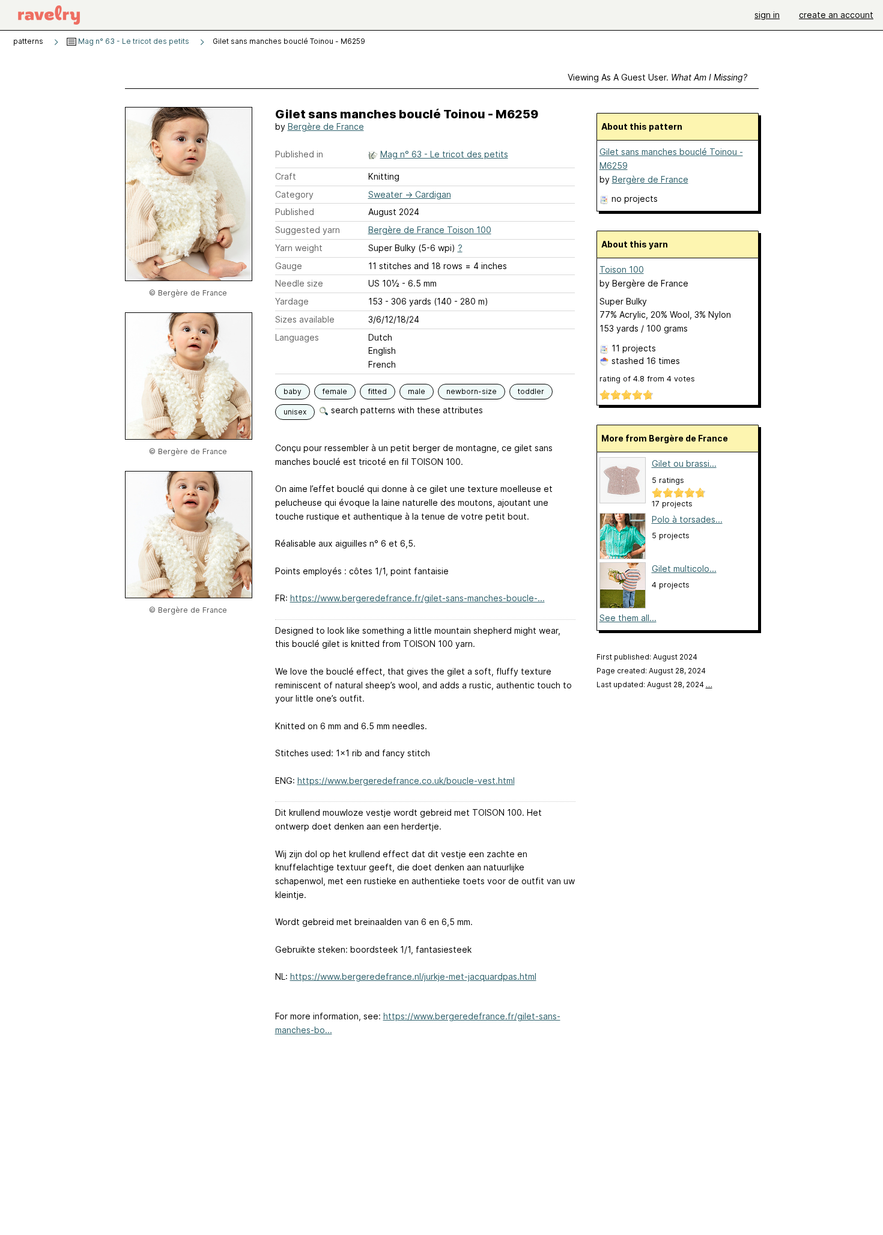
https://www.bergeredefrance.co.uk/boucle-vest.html (406, 780)
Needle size (299, 283)
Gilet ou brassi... (684, 463)
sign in (767, 15)
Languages (297, 337)
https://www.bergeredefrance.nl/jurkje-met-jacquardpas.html (413, 976)
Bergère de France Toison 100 (429, 230)
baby (293, 391)
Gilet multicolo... (684, 568)
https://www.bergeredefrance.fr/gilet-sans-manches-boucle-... (417, 598)
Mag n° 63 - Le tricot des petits (132, 41)
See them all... (628, 618)
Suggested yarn (307, 230)
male (416, 391)
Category (294, 194)
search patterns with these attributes (406, 410)
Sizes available (305, 319)
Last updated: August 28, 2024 (654, 684)
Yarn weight (299, 248)
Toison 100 (621, 269)
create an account (836, 15)
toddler (531, 391)
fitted (377, 391)
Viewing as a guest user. (657, 77)
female (335, 391)
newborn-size (471, 391)
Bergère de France (326, 126)
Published (294, 212)
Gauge (288, 266)
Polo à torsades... (687, 519)
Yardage (292, 301)
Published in (299, 154)
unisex (295, 411)
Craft (285, 176)
